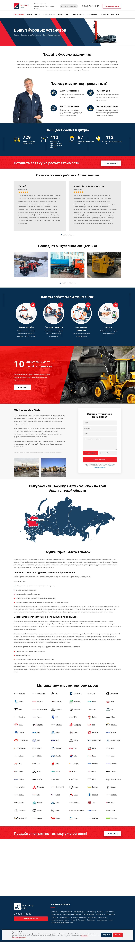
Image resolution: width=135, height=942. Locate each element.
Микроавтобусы (66, 912)
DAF (38, 732)
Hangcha (58, 748)
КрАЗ (94, 701)
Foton (76, 740)
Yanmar (39, 818)
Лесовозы (81, 920)
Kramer (21, 771)
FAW (38, 740)
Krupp (39, 771)
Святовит (59, 709)
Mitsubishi (40, 787)
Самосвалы (91, 912)
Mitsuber (22, 787)
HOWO (39, 756)
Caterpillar (59, 725)
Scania (58, 795)
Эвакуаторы (109, 912)
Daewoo (21, 732)
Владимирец (41, 694)
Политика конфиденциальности (62, 923)
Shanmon (114, 795)
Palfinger (95, 787)
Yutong (76, 818)
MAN (94, 779)
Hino (112, 748)
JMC (57, 764)
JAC (20, 764)
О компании (92, 14)
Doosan (113, 732)
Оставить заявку (110, 163)
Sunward (76, 802)
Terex (112, 802)
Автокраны (92, 917)
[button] (61, 235)
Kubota (58, 771)
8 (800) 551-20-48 (90, 6)
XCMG (94, 810)
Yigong (58, 818)
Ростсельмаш (42, 709)
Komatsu (113, 764)
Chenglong (77, 725)
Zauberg (95, 818)
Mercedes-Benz (116, 779)
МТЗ (20, 709)
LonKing (39, 779)
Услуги (37, 14)
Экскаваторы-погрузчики (72, 914)
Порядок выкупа (77, 14)
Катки (73, 920)
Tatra (93, 802)
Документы (104, 14)
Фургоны (100, 912)
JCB (38, 764)
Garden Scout (96, 740)
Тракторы (54, 917)
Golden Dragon (115, 740)
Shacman (95, 795)
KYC (75, 771)
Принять (118, 935)
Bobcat (113, 717)
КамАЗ (21, 701)
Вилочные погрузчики (78, 917)
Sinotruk (39, 802)
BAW (75, 717)
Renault (113, 787)
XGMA (113, 810)
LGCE (94, 771)
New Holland (60, 787)
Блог (111, 920)
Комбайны (100, 914)
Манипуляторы (79, 912)
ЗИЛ (93, 694)
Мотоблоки (110, 914)
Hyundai (58, 756)
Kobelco (95, 764)
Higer (94, 748)
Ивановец (114, 694)
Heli (75, 748)
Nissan (76, 787)
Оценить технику (99, 460)
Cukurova (114, 725)
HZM (75, 756)
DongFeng (95, 732)
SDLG (76, 795)
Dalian (58, 732)
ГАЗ (57, 694)
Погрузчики (64, 917)
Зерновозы (91, 920)
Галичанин (77, 694)
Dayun (76, 732)
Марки (29, 14)
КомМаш (77, 701)
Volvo (57, 810)
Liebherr (113, 771)
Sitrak (57, 802)
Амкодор (22, 694)
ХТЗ (112, 709)
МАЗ (112, 701)
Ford (57, 740)
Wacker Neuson (79, 810)
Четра (39, 717)
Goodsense (22, 748)
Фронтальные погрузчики (60, 920)
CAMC (21, 725)
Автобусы (54, 912)
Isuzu (94, 756)
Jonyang (76, 764)
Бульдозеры (102, 917)
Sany (38, 795)
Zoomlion (114, 818)
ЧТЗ (57, 717)
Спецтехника (19, 14)
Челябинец (22, 717)
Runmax (21, 795)
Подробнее (106, 935)
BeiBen (94, 717)
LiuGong (21, 779)
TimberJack (22, 810)
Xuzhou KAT (23, 818)
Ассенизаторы (102, 920)
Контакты (115, 14)
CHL (93, 725)
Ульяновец (77, 709)
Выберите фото (90, 453)
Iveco (112, 756)
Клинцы (58, 701)
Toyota (39, 810)
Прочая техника (49, 14)
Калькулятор (63, 14)
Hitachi (21, 756)
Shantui (21, 802)
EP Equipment (23, 740)
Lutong (76, 779)
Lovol (57, 779)
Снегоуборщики (88, 914)
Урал (94, 709)
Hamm (39, 748)
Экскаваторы (56, 914)
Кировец (40, 701)
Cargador (40, 725)
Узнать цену (21, 387)
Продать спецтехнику (112, 6)
